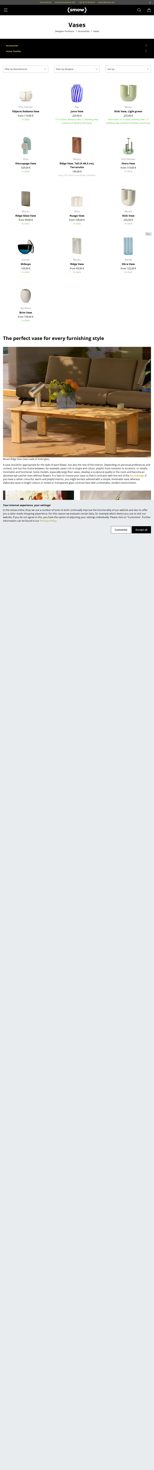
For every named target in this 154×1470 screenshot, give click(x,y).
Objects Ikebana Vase (25, 111)
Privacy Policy (48, 520)
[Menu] (5, 10)
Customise (121, 529)
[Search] (139, 10)
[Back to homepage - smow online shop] (77, 10)
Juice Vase (77, 111)
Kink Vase (128, 215)
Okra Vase (128, 264)
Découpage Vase (25, 163)
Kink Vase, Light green (128, 111)
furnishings (137, 475)
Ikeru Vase (128, 163)
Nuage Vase (77, 215)
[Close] (150, 2)
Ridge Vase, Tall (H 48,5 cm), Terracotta (77, 165)
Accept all (141, 529)
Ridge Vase (77, 264)
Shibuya (26, 264)
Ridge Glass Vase (25, 215)
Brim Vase (25, 312)
